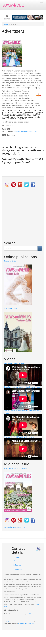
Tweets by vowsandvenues (14, 527)
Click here (32, 614)
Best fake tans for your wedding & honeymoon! (22, 387)
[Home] (14, 5)
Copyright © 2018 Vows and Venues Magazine (17, 621)
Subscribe (16, 565)
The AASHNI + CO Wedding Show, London (20, 437)
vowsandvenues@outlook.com (25, 131)
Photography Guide (11, 261)
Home (6, 24)
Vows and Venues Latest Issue (15, 468)
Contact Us (16, 559)
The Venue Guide (10, 308)
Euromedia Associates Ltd (25, 623)
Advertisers (16, 569)
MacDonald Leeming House (14, 363)
